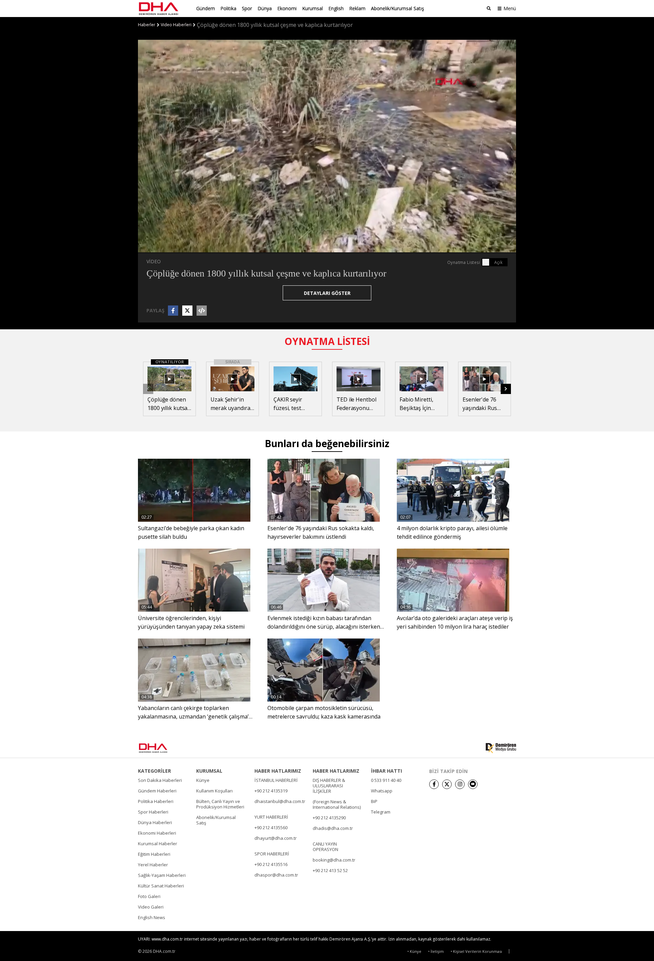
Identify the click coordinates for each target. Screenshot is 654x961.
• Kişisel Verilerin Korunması (476, 951)
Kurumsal (312, 8)
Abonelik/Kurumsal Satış (397, 8)
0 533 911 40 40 (386, 780)
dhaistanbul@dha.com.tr (279, 801)
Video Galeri (151, 907)
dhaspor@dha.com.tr (276, 875)
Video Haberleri (176, 25)
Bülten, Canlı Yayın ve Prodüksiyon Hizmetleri (220, 804)
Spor (247, 8)
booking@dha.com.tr (334, 860)
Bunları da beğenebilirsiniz (327, 443)
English (336, 8)
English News (151, 917)
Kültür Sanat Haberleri (161, 885)
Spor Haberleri (153, 812)
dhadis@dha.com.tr (333, 828)
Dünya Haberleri (155, 822)
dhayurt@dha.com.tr (275, 838)
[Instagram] (460, 784)
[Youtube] (473, 784)
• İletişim (436, 951)
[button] (158, 247)
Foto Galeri (149, 896)
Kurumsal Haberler (157, 843)
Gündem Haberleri (157, 790)
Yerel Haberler (153, 864)
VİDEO (153, 261)
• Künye (414, 951)
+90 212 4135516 (270, 864)
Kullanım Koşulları (214, 790)
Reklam (357, 8)
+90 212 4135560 (270, 827)
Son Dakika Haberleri (160, 780)
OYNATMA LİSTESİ (327, 341)
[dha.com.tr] (163, 748)
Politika (228, 8)
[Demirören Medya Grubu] (501, 748)
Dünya (265, 8)
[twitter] (447, 784)
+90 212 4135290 (329, 817)
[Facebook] (434, 784)
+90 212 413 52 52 (330, 870)
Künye (202, 780)
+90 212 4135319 (270, 790)
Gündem (205, 8)
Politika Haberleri (155, 801)
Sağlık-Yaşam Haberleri (162, 875)
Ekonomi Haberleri (157, 833)
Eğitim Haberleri (154, 854)
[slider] (341, 247)
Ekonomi (287, 8)
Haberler (146, 25)
